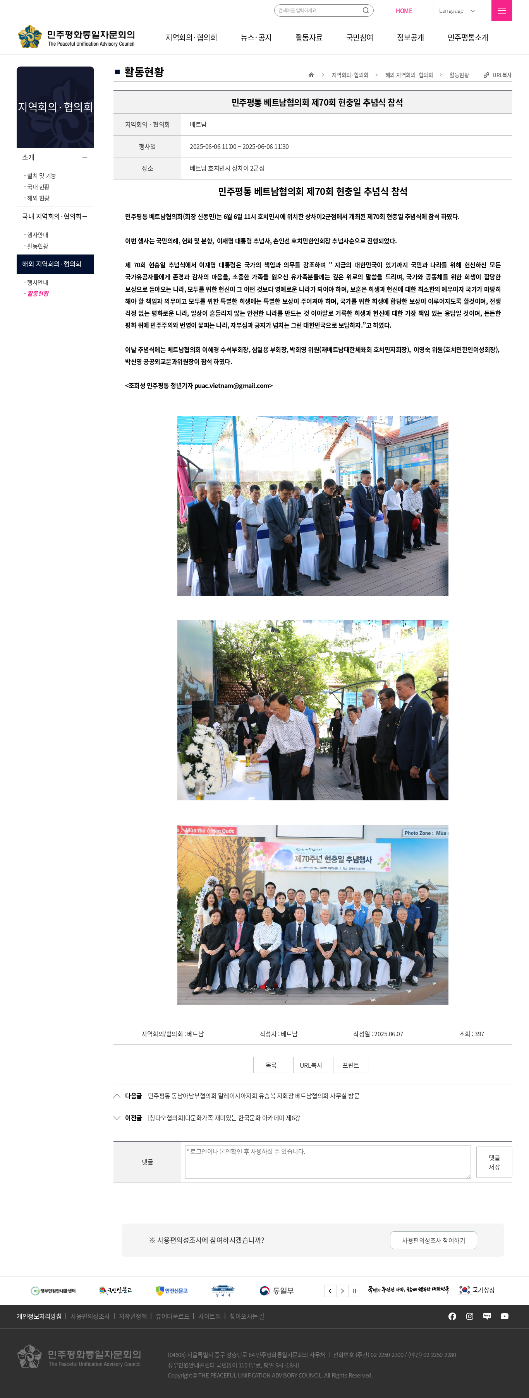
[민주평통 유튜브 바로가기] (504, 1316)
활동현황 (37, 245)
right (342, 1291)
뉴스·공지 (256, 37)
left (330, 1291)
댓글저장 (494, 1162)
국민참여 (359, 37)
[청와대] (154, 1291)
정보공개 (410, 37)
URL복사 (502, 75)
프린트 (350, 1065)
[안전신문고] (103, 1291)
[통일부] (208, 1291)
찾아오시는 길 (247, 1316)
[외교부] (269, 1291)
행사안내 (37, 234)
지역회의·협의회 (191, 37)
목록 (271, 1065)
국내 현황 (38, 186)
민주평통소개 (468, 37)
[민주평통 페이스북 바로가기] (452, 1316)
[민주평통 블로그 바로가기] (487, 1316)
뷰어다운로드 (172, 1316)
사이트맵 (209, 1316)
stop (354, 1291)
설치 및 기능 (41, 175)
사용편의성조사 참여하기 (433, 1240)
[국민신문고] (47, 1291)
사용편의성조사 (90, 1316)
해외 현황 (38, 197)
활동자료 (309, 37)
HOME (404, 10)
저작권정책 (133, 1316)
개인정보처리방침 (39, 1316)
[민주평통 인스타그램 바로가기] (469, 1316)
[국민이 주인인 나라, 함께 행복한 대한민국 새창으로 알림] (408, 1290)
